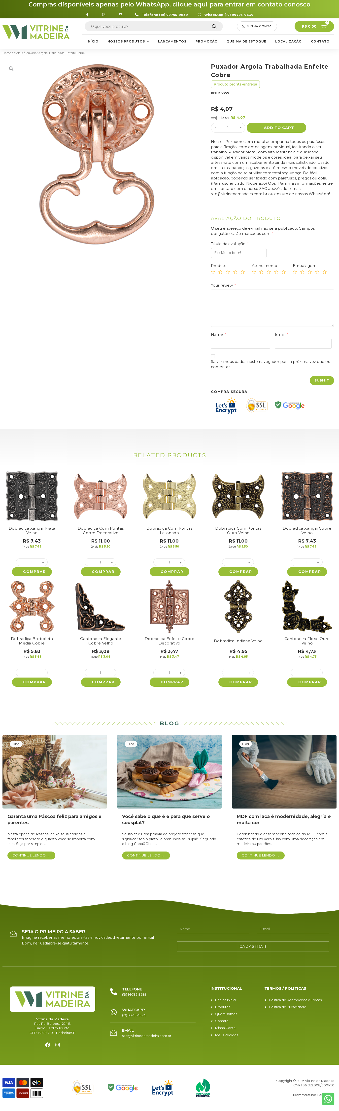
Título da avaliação (229, 243)
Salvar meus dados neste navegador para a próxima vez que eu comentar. (270, 364)
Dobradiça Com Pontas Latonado (169, 530)
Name (218, 334)
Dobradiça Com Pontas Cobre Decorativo (101, 530)
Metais (18, 53)
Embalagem (304, 265)
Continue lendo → (31, 855)
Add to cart (279, 127)
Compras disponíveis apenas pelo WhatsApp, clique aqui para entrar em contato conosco (169, 4)
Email (281, 334)
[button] (257, 26)
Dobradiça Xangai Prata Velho (32, 530)
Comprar (34, 571)
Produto (219, 265)
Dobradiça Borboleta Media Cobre (32, 640)
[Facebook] (47, 1044)
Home (6, 53)
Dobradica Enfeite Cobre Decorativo (170, 640)
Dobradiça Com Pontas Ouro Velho (238, 530)
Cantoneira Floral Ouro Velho (307, 640)
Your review (223, 285)
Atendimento (264, 265)
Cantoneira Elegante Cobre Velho (100, 640)
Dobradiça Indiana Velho (238, 641)
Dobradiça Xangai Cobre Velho (307, 530)
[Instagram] (57, 1044)
